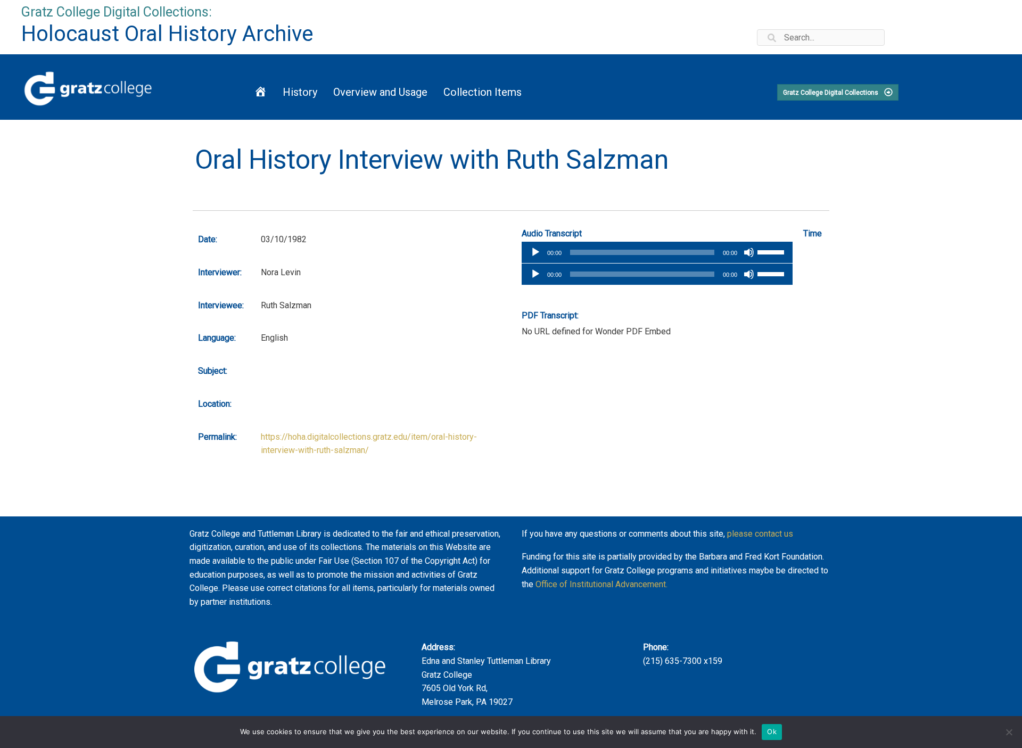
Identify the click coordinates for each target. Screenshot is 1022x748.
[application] (657, 252)
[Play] (535, 252)
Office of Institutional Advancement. (601, 584)
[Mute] (749, 252)
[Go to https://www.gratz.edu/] (117, 87)
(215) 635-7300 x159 (682, 661)
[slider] (772, 251)
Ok (772, 731)
